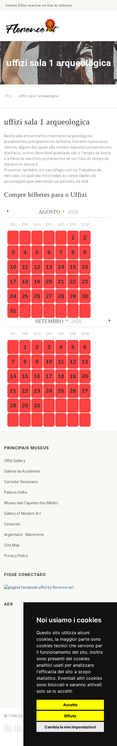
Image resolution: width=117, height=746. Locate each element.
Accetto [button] (70, 704)
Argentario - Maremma (24, 534)
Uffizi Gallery (14, 461)
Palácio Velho (15, 492)
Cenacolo (12, 524)
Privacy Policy (16, 556)
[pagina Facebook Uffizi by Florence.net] (39, 587)
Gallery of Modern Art (22, 513)
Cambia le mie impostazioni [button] (70, 727)
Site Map (12, 545)
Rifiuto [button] (70, 716)
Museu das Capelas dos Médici (31, 503)
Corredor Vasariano (21, 482)
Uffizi (8, 96)
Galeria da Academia (22, 471)
